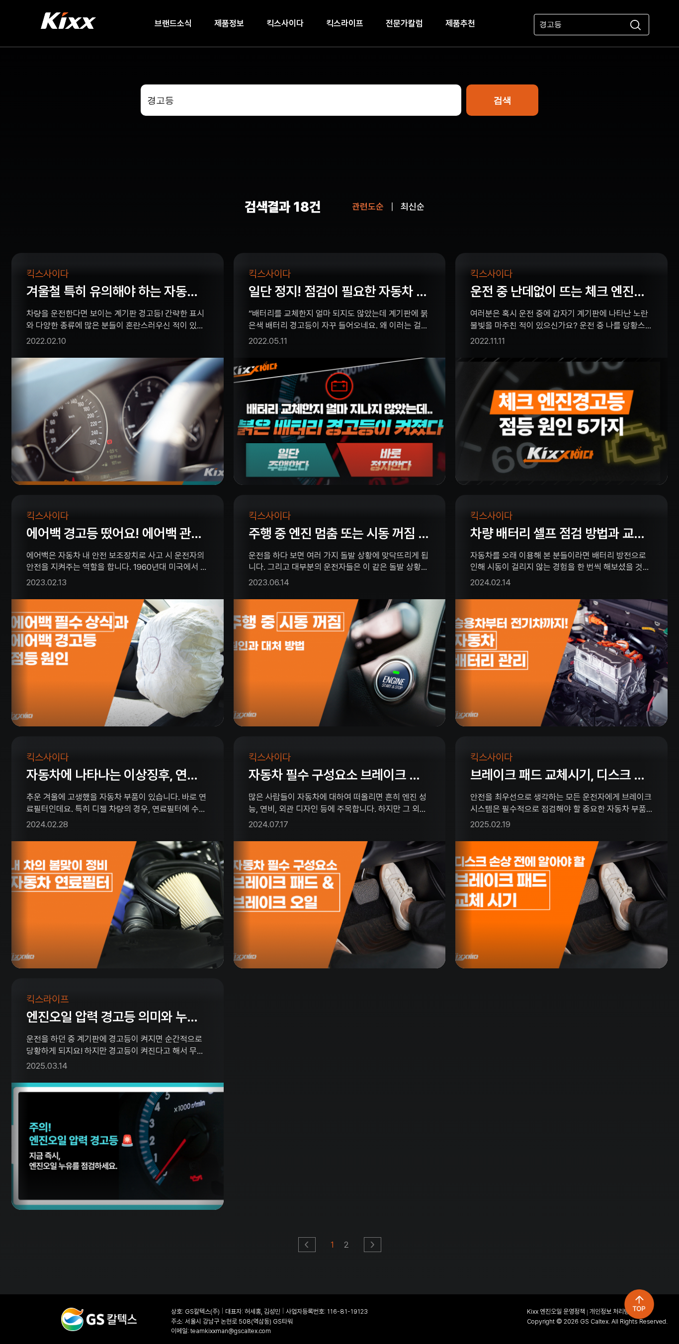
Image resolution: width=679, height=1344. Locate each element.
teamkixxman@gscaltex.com (230, 1331)
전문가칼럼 (404, 23)
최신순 (412, 206)
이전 (307, 1247)
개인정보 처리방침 (612, 1311)
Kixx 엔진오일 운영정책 (556, 1311)
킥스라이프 (344, 23)
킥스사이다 (285, 23)
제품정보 (229, 23)
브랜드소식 (173, 23)
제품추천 (460, 23)
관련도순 (368, 206)
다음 (373, 1247)
